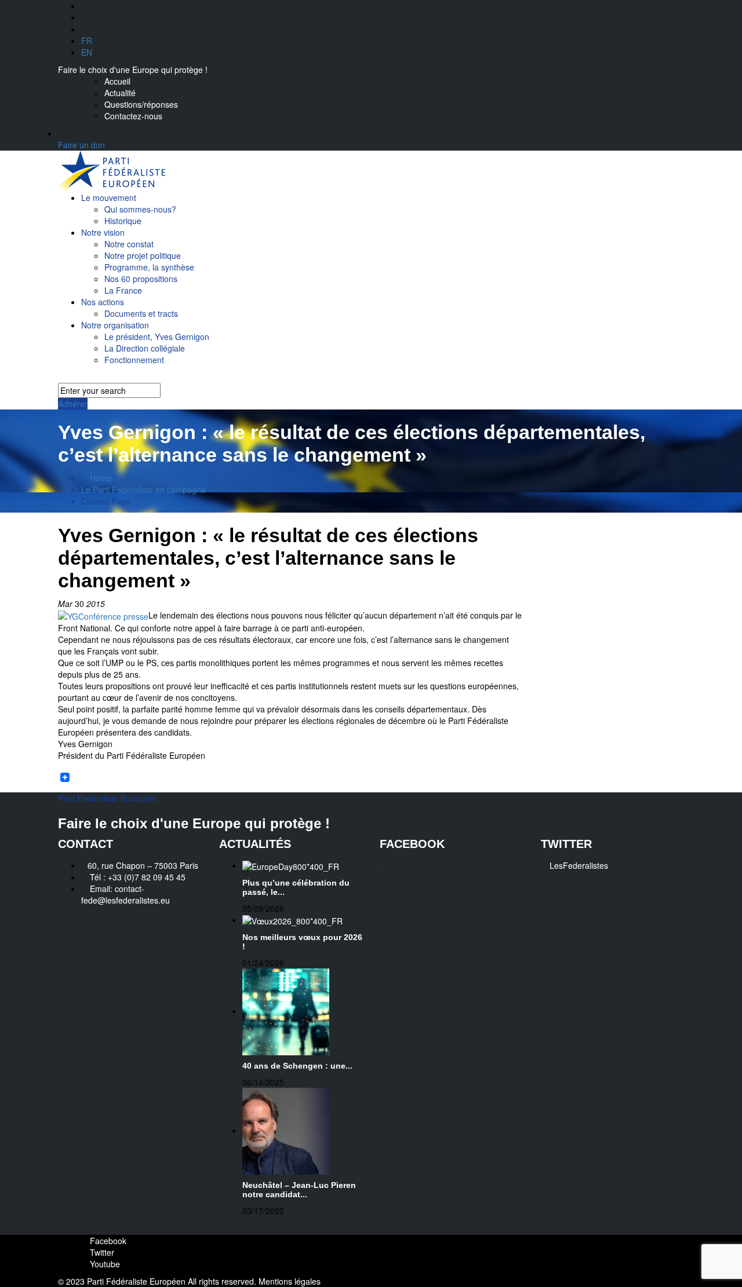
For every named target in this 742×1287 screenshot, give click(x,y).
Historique (122, 220)
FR (86, 40)
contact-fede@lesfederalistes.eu (125, 894)
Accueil (117, 81)
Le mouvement (108, 197)
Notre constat (129, 244)
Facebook (107, 1240)
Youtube (104, 1264)
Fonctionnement (134, 359)
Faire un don (81, 145)
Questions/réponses (141, 104)
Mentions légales (290, 1281)
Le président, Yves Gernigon (156, 336)
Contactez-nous (133, 116)
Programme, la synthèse (149, 267)
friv (380, 871)
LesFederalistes (579, 865)
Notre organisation (115, 325)
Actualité (120, 92)
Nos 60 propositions (140, 278)
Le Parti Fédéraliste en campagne (143, 489)
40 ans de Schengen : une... (297, 1065)
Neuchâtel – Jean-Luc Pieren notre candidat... (299, 1189)
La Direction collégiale (144, 348)
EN (86, 52)
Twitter (101, 1252)
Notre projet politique (142, 255)
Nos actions (102, 302)
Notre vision (103, 232)
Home (100, 478)
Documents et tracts (141, 313)
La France (123, 290)
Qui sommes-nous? (140, 209)
